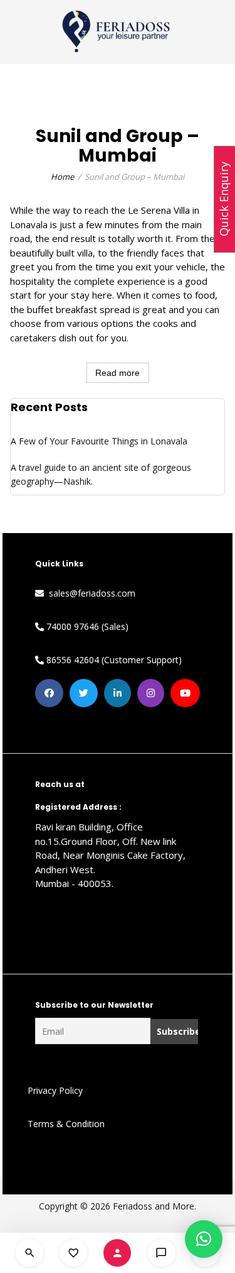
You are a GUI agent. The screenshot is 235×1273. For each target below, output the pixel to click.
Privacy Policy (55, 1090)
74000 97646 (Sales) (86, 626)
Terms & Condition (66, 1124)
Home (62, 176)
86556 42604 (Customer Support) (113, 660)
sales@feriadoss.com (89, 593)
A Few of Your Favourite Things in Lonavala (99, 441)
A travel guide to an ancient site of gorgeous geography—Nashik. (101, 474)
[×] (203, 1239)
